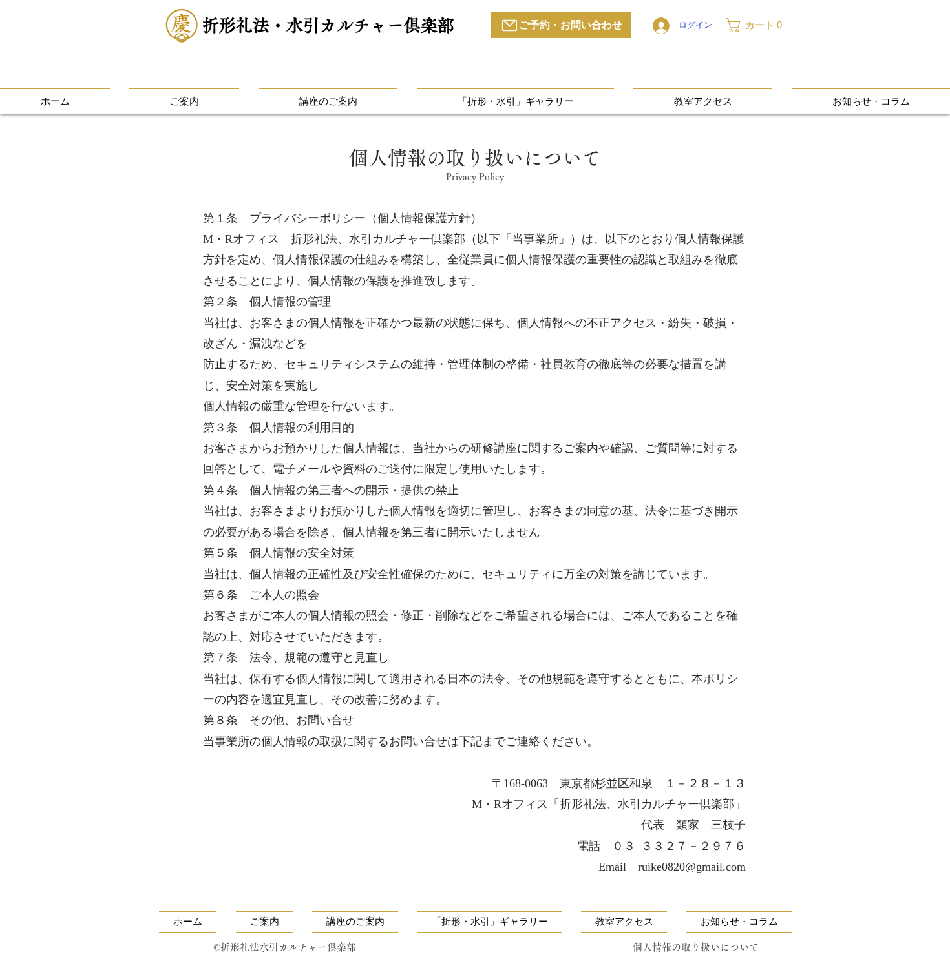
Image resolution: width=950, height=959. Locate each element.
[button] (759, 25)
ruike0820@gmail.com (692, 866)
